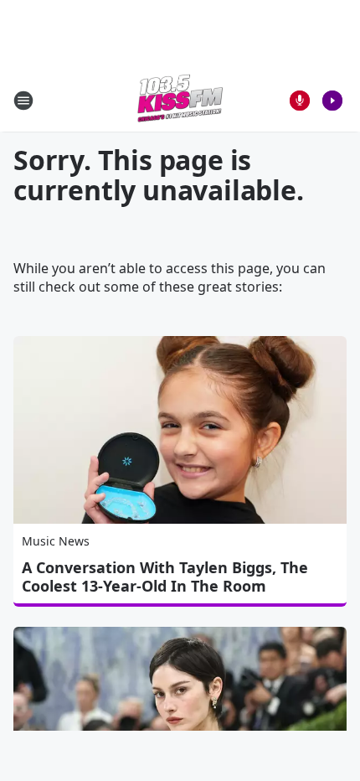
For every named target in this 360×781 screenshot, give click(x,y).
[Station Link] (180, 100)
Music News (56, 541)
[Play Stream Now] (332, 101)
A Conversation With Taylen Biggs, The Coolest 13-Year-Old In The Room (165, 576)
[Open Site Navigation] (23, 101)
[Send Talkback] (300, 101)
